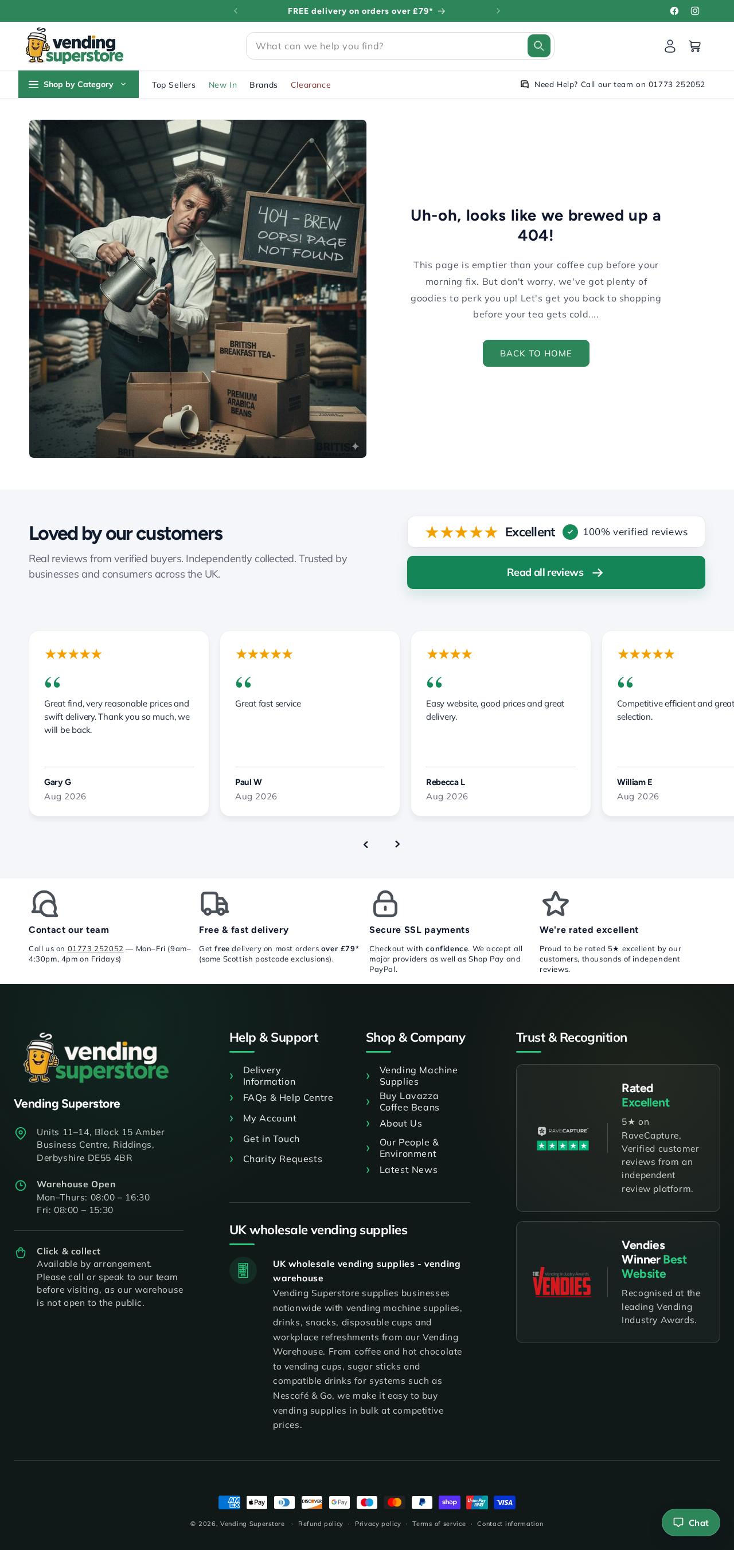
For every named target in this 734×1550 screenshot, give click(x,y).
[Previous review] (365, 844)
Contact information (510, 1524)
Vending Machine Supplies (419, 1075)
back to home (536, 353)
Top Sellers (174, 85)
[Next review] (397, 844)
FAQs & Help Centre (288, 1097)
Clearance (311, 85)
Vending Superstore (252, 1524)
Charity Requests (282, 1158)
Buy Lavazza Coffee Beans (410, 1101)
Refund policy (320, 1524)
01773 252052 (96, 948)
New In (223, 85)
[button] (400, 46)
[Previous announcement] (235, 11)
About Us (401, 1123)
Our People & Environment (409, 1147)
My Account (270, 1118)
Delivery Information (269, 1075)
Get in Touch (271, 1138)
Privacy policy (378, 1524)
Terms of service (439, 1524)
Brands (263, 85)
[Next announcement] (498, 11)
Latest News (409, 1169)
